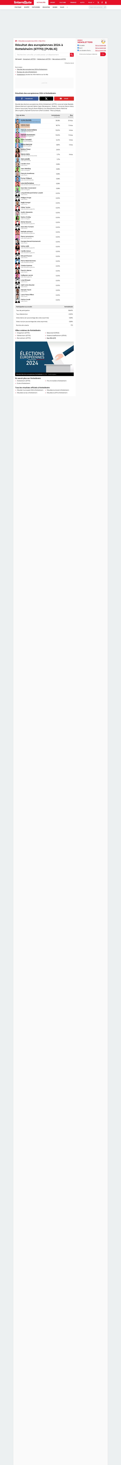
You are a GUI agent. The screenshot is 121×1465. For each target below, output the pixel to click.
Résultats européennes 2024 (28, 41)
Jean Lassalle (25, 159)
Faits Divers (36, 7)
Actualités (41, 2)
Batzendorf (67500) (53, 333)
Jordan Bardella (26, 120)
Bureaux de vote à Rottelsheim (27, 72)
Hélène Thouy (25, 149)
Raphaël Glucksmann (28, 134)
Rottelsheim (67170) (23, 381)
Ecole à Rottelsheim (23, 383)
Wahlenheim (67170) (44, 59)
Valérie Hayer (25, 125)
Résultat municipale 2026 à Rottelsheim (30, 390)
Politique (18, 7)
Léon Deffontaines (27, 183)
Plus (90, 2)
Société (26, 7)
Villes (62, 7)
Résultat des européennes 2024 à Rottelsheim (32, 69)
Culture (62, 2)
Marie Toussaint (26, 139)
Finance (73, 2)
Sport (52, 2)
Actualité (82, 45)
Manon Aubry (25, 154)
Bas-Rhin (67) (51, 338)
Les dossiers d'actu (85, 50)
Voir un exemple (100, 45)
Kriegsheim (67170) (29, 59)
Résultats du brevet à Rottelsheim (58, 390)
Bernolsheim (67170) (59, 59)
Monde (55, 7)
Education (46, 7)
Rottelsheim (21, 74)
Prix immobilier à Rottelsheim (57, 381)
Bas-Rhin (42, 41)
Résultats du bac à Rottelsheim (27, 393)
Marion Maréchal (26, 144)
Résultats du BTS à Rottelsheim (57, 393)
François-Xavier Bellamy (29, 130)
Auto (82, 2)
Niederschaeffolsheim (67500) (56, 335)
